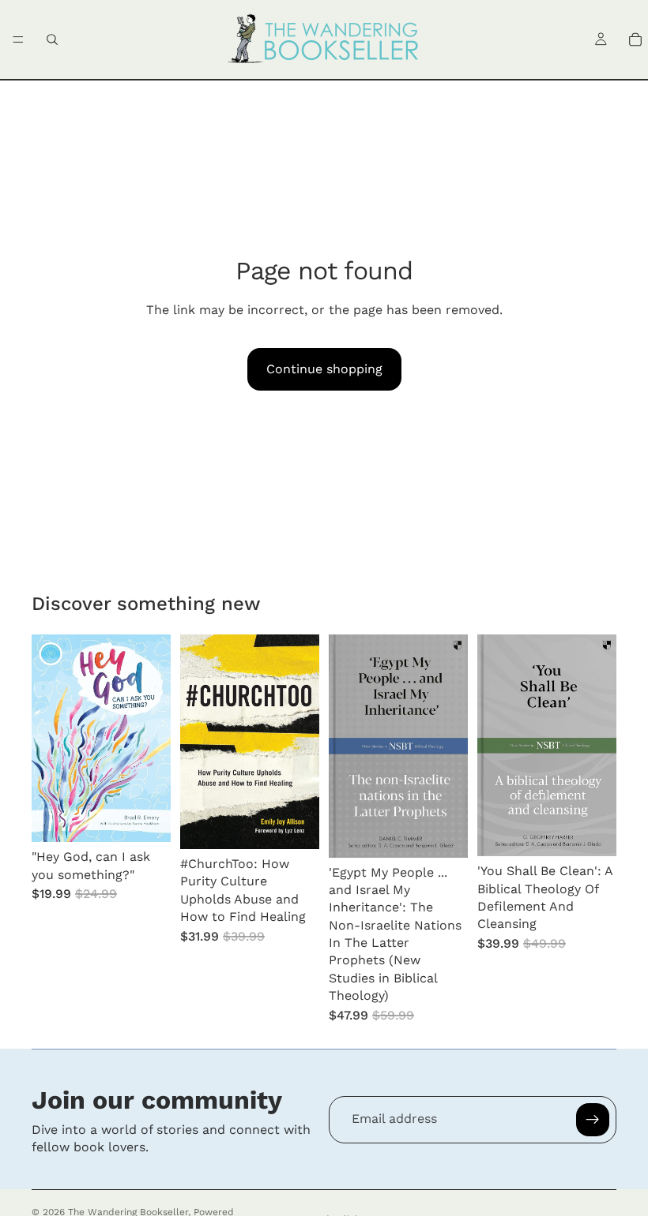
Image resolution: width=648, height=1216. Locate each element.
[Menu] (18, 39)
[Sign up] (592, 1119)
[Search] (52, 39)
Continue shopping (324, 368)
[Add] (146, 818)
